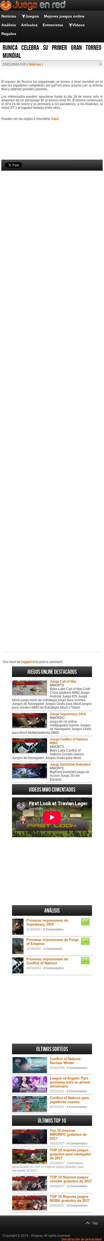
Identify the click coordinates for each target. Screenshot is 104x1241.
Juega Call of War (63, 681)
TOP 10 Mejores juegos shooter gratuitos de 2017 (71, 1179)
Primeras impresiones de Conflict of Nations (47, 961)
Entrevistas (53, 25)
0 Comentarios (53, 929)
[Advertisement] (52, 402)
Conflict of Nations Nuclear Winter (65, 1061)
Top (95, 1223)
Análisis (8, 25)
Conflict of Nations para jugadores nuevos (69, 1100)
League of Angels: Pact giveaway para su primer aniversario (70, 1082)
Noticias (8, 16)
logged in (28, 662)
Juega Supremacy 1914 (68, 714)
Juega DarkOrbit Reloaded (70, 764)
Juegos (32, 16)
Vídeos (78, 25)
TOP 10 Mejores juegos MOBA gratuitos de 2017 (70, 1199)
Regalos (8, 34)
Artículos (29, 25)
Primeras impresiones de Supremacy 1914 (47, 922)
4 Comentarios (77, 1205)
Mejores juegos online (64, 16)
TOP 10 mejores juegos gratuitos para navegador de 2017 (70, 1154)
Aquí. (55, 119)
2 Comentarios (53, 968)
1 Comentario (52, 948)
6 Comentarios (77, 1143)
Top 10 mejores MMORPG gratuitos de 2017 (68, 1134)
